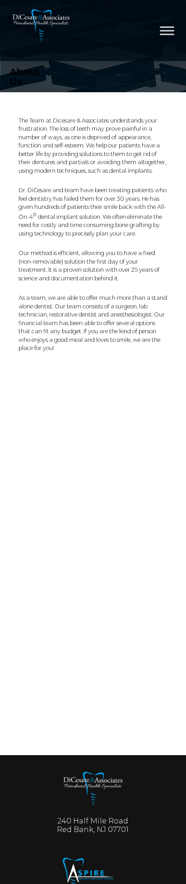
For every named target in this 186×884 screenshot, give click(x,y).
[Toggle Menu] (167, 30)
